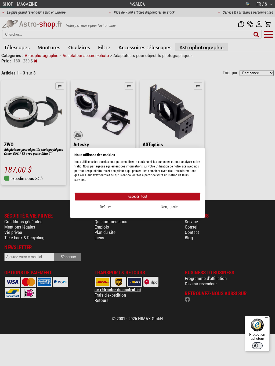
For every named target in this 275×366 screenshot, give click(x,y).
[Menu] (266, 319)
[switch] (257, 345)
